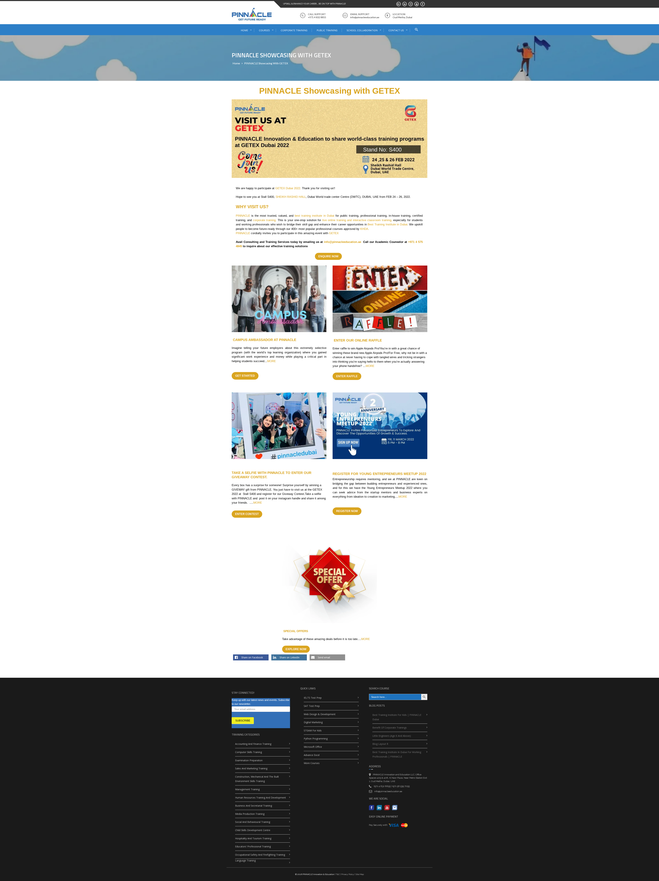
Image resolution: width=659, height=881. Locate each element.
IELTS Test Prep (313, 697)
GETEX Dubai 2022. (288, 188)
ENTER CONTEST (247, 514)
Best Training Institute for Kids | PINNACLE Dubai (396, 717)
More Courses (312, 763)
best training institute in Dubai (314, 215)
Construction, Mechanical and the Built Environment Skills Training (257, 779)
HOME (244, 30)
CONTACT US (396, 30)
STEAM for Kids (313, 730)
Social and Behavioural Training (252, 822)
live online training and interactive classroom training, (357, 220)
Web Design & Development (320, 714)
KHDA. (364, 229)
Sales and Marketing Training (251, 768)
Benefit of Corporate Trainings (389, 727)
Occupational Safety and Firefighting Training (260, 854)
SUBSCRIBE (242, 720)
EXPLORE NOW (296, 649)
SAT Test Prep (312, 706)
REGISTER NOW (347, 511)
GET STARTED (245, 375)
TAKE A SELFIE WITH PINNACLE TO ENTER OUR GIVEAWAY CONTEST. (271, 475)
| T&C (337, 874)
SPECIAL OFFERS (295, 631)
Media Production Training (249, 813)
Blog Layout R (380, 743)
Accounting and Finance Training (253, 743)
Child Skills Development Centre (252, 830)
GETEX (334, 233)
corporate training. (264, 220)
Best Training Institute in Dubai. (388, 224)
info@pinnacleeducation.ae (343, 242)
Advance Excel (312, 755)
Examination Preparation (249, 760)
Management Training (247, 789)
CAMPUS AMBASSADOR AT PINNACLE (264, 340)
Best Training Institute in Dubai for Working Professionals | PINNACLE (396, 754)
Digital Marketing (313, 722)
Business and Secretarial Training (253, 805)
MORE (271, 361)
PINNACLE (243, 215)
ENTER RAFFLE (347, 376)
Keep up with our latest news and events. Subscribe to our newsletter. (261, 701)
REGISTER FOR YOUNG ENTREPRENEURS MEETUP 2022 (379, 474)
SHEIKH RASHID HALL (291, 196)
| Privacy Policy (347, 874)
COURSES (264, 30)
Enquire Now (328, 256)
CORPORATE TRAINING (294, 30)
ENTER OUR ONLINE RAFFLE (358, 340)
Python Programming (316, 738)
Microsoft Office (313, 746)
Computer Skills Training (248, 752)
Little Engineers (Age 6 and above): (391, 735)
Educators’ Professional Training (253, 846)
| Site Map (359, 874)
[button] (417, 30)
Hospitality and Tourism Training (253, 838)
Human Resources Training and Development (260, 797)
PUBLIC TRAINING (327, 30)
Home (236, 63)
